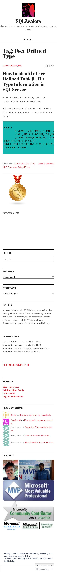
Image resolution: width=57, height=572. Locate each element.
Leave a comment (46, 163)
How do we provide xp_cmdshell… (35, 415)
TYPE (32, 163)
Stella (13, 415)
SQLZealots (28, 21)
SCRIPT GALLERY (10, 66)
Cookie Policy (9, 561)
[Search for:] (28, 259)
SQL (20, 66)
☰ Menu (28, 39)
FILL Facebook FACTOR (16, 364)
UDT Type (7, 167)
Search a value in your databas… (39, 442)
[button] (10, 469)
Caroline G (16, 420)
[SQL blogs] (18, 190)
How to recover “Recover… (37, 435)
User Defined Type (21, 167)
